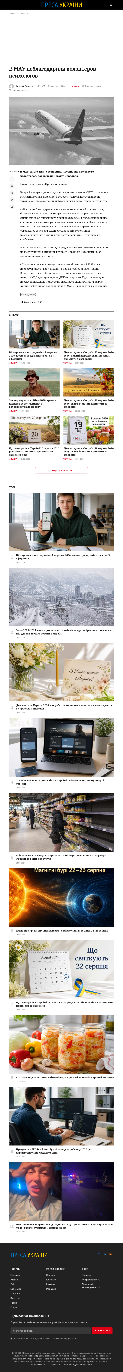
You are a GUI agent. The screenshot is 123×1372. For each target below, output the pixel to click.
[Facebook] (12, 179)
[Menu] (12, 4)
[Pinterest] (12, 199)
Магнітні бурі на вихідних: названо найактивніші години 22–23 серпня (62, 930)
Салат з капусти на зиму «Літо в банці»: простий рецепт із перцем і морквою (65, 1077)
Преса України (35, 1356)
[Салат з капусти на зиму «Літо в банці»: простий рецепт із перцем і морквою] (61, 1044)
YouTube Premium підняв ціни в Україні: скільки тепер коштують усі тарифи (60, 782)
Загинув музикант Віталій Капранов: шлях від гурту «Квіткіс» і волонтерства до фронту (32, 403)
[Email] (12, 206)
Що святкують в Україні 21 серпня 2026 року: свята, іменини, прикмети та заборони (88, 403)
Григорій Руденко (24, 86)
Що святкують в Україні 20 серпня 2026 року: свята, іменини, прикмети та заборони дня (34, 451)
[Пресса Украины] (61, 5)
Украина (75, 86)
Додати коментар (61, 470)
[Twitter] (12, 186)
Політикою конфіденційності (65, 1338)
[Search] (110, 4)
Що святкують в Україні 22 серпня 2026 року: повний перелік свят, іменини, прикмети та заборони (88, 355)
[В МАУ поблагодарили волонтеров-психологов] (61, 131)
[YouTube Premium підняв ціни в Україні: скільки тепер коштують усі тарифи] (61, 747)
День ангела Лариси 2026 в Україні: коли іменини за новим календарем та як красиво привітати (64, 707)
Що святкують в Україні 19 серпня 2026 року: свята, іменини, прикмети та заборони (88, 451)
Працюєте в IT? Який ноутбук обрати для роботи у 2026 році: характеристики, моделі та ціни (55, 1151)
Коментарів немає (93, 86)
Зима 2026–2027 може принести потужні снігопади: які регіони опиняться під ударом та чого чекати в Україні (63, 632)
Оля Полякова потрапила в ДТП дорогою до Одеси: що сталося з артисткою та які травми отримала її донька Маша (64, 1226)
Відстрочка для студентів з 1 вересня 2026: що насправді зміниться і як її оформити (33, 355)
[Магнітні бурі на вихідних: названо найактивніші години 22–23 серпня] (61, 897)
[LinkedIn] (12, 193)
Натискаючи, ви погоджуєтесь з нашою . (46, 1338)
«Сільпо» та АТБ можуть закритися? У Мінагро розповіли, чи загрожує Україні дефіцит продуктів (61, 857)
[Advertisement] (61, 40)
